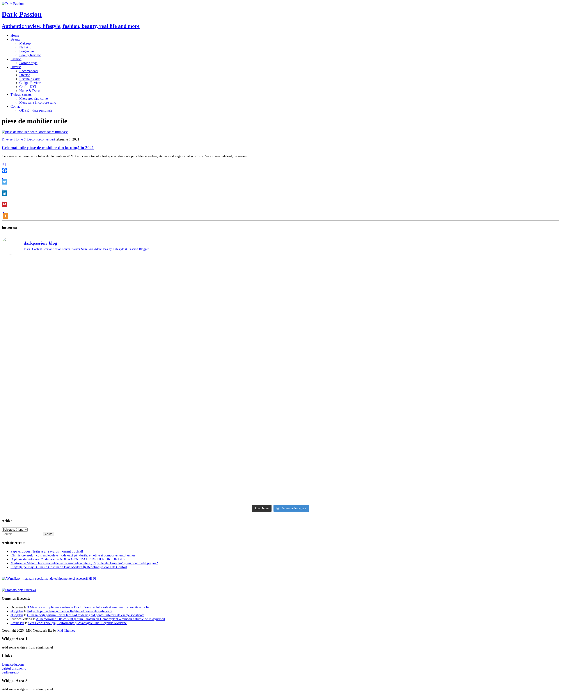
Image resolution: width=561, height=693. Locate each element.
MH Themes (66, 630)
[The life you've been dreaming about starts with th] (490, 266)
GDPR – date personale (35, 110)
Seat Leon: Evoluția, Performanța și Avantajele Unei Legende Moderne (77, 623)
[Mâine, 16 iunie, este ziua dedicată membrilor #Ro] (350, 387)
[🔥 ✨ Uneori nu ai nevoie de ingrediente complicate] (490, 395)
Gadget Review (30, 83)
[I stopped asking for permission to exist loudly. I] (350, 463)
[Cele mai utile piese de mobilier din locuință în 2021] (35, 132)
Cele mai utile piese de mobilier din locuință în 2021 (48, 147)
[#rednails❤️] (490, 311)
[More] (5, 213)
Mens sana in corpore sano (37, 102)
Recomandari (28, 71)
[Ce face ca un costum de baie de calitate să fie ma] (490, 470)
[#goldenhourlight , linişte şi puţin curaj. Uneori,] (71, 379)
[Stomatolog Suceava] (19, 590)
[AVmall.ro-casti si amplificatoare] (49, 578)
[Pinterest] (4, 201)
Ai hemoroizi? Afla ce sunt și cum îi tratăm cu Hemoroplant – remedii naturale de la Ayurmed (100, 619)
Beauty (15, 39)
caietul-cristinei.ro (14, 668)
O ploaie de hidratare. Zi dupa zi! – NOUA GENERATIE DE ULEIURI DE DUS (68, 559)
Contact (16, 106)
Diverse (16, 67)
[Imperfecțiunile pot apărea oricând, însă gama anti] (211, 341)
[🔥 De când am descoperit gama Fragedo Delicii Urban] (71, 436)
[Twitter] (4, 179)
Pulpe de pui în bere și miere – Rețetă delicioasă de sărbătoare (69, 611)
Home (15, 35)
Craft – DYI (27, 87)
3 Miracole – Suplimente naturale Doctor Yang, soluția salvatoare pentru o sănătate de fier (89, 607)
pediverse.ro (10, 672)
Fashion (16, 59)
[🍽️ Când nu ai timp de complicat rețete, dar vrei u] (211, 436)
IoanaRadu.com (13, 664)
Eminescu (17, 623)
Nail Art (24, 47)
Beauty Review (30, 55)
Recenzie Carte (29, 79)
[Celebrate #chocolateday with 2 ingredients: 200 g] (71, 313)
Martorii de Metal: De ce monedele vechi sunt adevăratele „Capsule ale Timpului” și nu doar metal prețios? (84, 563)
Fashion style (28, 63)
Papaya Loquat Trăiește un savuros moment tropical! (47, 551)
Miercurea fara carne (33, 98)
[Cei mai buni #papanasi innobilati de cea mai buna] (350, 313)
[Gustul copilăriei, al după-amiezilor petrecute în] (211, 283)
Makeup (25, 43)
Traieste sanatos (21, 94)
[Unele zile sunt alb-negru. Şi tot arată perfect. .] (490, 422)
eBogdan (17, 611)
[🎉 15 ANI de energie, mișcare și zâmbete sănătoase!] (211, 475)
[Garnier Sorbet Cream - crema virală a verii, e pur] (211, 385)
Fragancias (26, 51)
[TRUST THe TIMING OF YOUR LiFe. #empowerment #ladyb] (71, 264)
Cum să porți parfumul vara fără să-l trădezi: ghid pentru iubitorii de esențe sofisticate (85, 615)
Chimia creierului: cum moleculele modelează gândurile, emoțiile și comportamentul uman (73, 555)
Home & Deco (29, 90)
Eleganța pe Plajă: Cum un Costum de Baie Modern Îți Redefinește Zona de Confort (69, 567)
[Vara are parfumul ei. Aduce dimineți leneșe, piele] (350, 279)
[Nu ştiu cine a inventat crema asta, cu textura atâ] (71, 479)
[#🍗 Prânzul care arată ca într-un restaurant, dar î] (350, 434)
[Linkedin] (4, 190)
